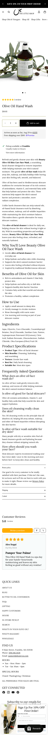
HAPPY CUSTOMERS (11, 611)
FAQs (4, 601)
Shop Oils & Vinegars (11, 19)
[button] (8, 99)
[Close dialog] (45, 705)
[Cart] (45, 12)
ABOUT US (7, 587)
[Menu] (3, 12)
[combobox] (20, 716)
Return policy (6, 468)
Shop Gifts (35, 19)
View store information (15, 152)
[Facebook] (3, 692)
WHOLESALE (8, 638)
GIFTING (6, 606)
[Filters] (36, 530)
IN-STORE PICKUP (10, 620)
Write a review (17, 530)
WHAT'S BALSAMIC (10, 634)
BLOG (4, 592)
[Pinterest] (17, 692)
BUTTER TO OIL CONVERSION (16, 597)
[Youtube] (13, 692)
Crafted (4, 496)
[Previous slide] (3, 4)
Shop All (25, 19)
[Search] (9, 12)
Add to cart (34, 123)
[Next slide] (45, 4)
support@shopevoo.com (18, 656)
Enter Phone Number (23, 713)
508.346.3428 (14, 653)
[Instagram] (8, 692)
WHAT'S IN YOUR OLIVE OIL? (15, 629)
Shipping (5, 490)
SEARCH (6, 625)
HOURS (5, 615)
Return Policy (38, 481)
